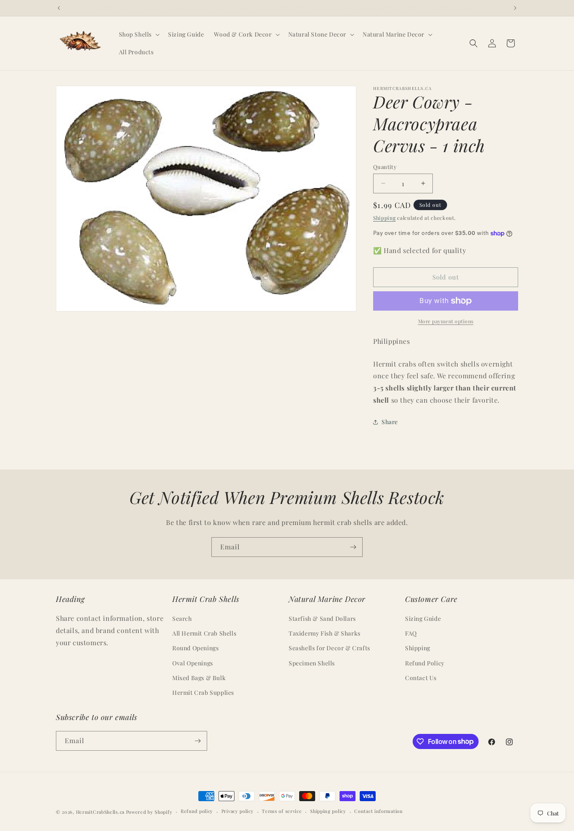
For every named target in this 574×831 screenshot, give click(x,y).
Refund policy (197, 811)
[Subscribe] (353, 547)
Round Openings (195, 648)
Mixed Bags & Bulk (199, 678)
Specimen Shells (312, 663)
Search (182, 619)
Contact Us (421, 678)
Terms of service (282, 811)
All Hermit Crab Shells (204, 633)
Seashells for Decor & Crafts (329, 648)
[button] (138, 34)
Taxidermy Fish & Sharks (325, 633)
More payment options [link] (446, 321)
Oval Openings (192, 663)
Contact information (378, 811)
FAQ (411, 633)
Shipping (384, 217)
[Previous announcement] (59, 8)
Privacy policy (237, 811)
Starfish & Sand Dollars (322, 619)
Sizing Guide (423, 619)
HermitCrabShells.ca (100, 812)
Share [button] (390, 422)
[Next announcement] (515, 8)
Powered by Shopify (149, 812)
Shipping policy (328, 811)
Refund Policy (425, 663)
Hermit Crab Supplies (203, 692)
